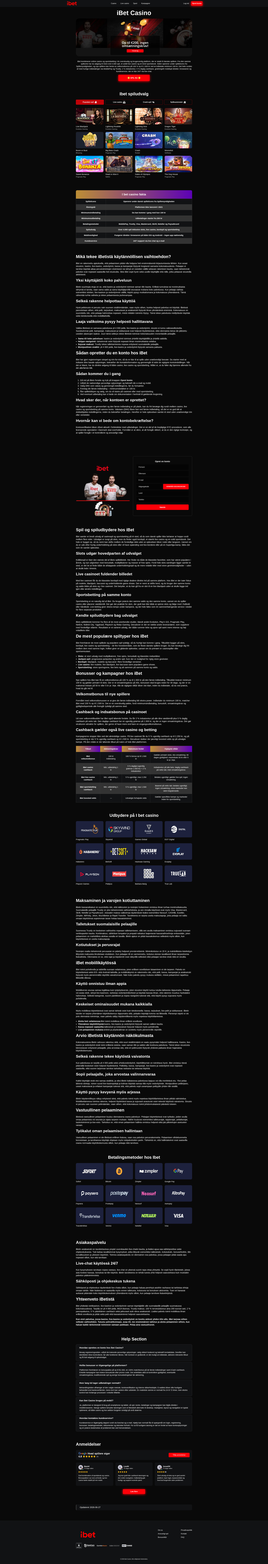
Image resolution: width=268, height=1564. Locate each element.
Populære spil (88, 102)
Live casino (117, 102)
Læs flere (134, 1491)
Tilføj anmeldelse (179, 1455)
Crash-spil (147, 102)
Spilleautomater (176, 102)
